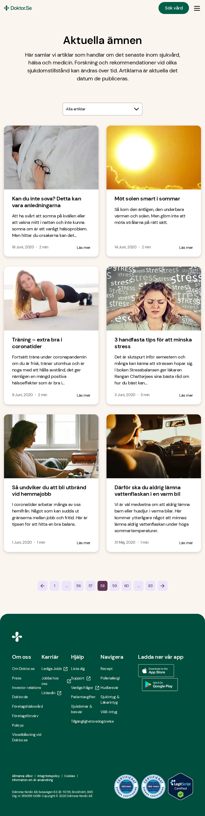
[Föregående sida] (43, 586)
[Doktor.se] (18, 7)
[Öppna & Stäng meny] (197, 8)
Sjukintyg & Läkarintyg (109, 699)
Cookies (69, 776)
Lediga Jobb (52, 668)
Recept (106, 668)
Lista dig (78, 668)
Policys (18, 725)
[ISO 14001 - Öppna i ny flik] (153, 786)
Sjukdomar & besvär (81, 709)
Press (17, 678)
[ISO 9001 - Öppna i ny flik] (126, 786)
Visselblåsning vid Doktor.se (26, 737)
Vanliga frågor (82, 687)
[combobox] (102, 109)
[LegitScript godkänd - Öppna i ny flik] (180, 786)
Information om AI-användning (32, 780)
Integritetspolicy (49, 776)
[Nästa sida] (163, 586)
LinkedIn (48, 692)
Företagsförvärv (25, 715)
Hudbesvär (109, 687)
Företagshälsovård (27, 706)
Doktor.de (20, 696)
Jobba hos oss (50, 681)
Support (77, 678)
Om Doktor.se (23, 668)
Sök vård (173, 8)
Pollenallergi (110, 678)
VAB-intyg (108, 711)
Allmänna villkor (22, 776)
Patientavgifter (83, 696)
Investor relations (26, 687)
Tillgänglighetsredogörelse (85, 721)
